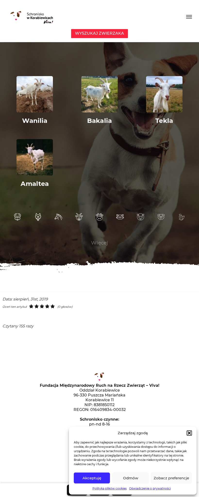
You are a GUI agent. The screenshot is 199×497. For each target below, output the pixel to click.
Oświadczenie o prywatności (150, 488)
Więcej (99, 243)
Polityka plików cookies (109, 488)
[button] (189, 433)
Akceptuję (92, 478)
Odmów (130, 478)
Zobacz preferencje (171, 478)
